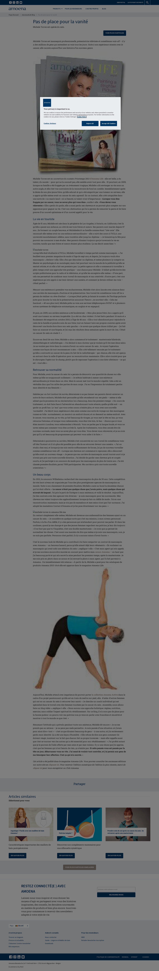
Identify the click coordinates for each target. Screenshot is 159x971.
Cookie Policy (81, 117)
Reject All (90, 123)
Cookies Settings (50, 123)
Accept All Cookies (109, 123)
